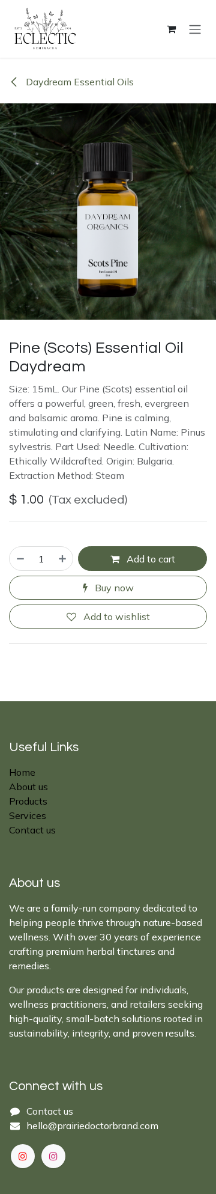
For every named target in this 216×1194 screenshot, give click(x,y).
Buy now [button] (113, 588)
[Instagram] (53, 1156)
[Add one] (63, 558)
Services (27, 815)
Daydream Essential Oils (78, 82)
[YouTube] (23, 1156)
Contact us (32, 830)
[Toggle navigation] (195, 28)
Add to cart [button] (149, 559)
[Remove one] (20, 558)
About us (28, 787)
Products (28, 801)
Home (22, 772)
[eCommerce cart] (171, 29)
